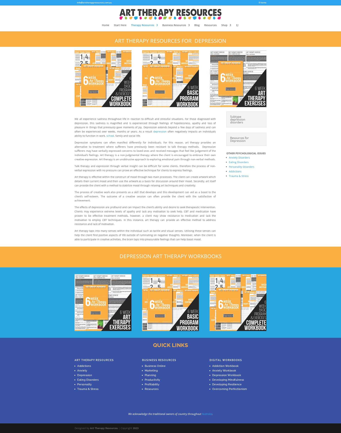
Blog (197, 25)
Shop (224, 25)
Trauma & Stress (239, 176)
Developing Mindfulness (228, 379)
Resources (210, 25)
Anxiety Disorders (239, 157)
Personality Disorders (241, 166)
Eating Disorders (239, 162)
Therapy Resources (142, 25)
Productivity (152, 379)
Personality (84, 384)
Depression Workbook (226, 375)
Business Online (155, 366)
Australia (207, 414)
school (110, 135)
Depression (84, 375)
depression (160, 131)
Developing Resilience (227, 384)
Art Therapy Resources (104, 428)
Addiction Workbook (225, 366)
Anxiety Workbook (224, 370)
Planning (150, 375)
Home (105, 25)
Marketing (151, 370)
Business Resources (174, 25)
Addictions (235, 171)
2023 (136, 428)
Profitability (152, 384)
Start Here (120, 25)
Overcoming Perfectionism (229, 389)
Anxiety (82, 370)
